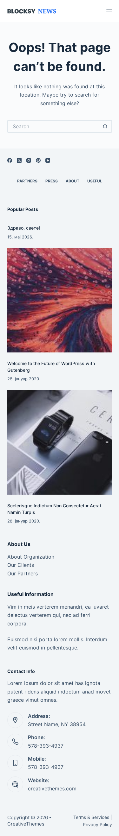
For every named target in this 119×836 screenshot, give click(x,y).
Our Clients (20, 565)
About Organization (30, 557)
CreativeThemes (25, 824)
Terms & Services (91, 817)
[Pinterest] (38, 160)
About (72, 181)
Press (51, 181)
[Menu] (109, 11)
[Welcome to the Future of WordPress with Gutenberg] (59, 300)
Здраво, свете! (23, 228)
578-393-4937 (45, 746)
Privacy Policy (97, 824)
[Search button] (105, 126)
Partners (27, 181)
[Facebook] (9, 160)
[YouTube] (47, 160)
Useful (94, 181)
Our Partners (22, 573)
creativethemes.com (52, 788)
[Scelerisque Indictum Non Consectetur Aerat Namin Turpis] (59, 442)
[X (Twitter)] (19, 160)
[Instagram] (28, 160)
